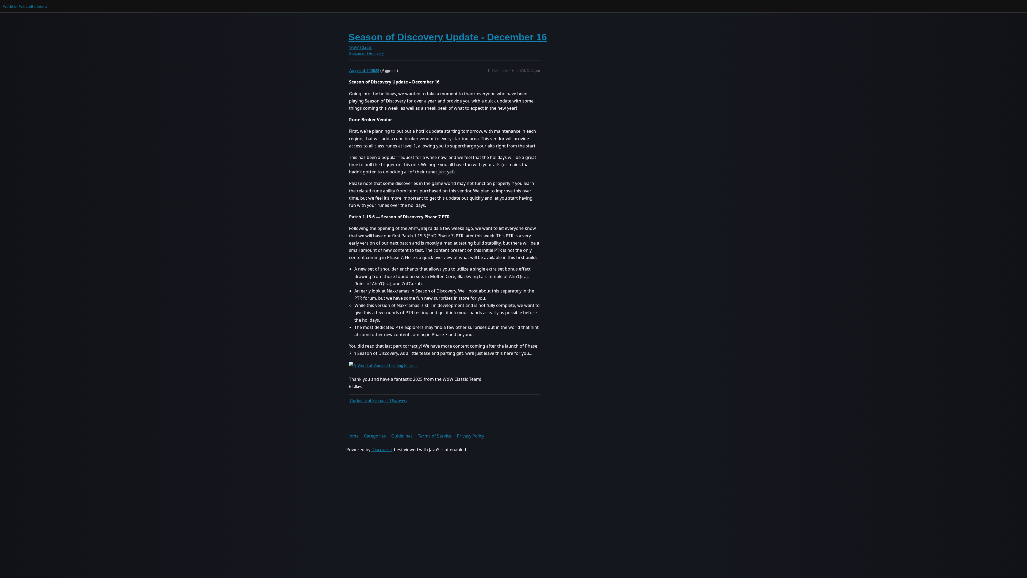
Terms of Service (434, 436)
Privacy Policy (470, 436)
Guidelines (402, 436)
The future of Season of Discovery (378, 400)
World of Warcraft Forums (25, 6)
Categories (375, 436)
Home (352, 436)
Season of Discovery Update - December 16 (447, 37)
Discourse (381, 449)
